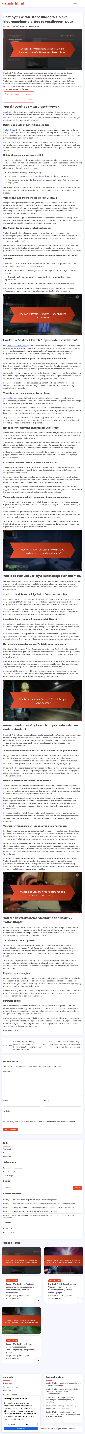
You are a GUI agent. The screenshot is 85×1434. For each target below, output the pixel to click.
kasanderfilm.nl (13, 3)
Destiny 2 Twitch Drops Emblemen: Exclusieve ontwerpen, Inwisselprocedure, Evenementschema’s (39, 1204)
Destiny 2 (7, 112)
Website (7, 1111)
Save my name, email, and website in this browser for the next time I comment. (41, 1122)
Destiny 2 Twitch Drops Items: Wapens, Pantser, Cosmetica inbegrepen (30, 1200)
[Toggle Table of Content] (29, 99)
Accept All (21, 1428)
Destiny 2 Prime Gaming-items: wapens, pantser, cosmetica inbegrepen (30, 1211)
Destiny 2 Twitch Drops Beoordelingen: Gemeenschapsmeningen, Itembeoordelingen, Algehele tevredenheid (63, 1414)
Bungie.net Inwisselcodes (12, 1168)
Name (6, 1100)
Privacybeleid (8, 1383)
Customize (12, 1425)
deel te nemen (13, 398)
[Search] (81, 3)
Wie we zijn (7, 1149)
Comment (8, 1071)
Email (47, 1100)
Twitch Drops (9, 130)
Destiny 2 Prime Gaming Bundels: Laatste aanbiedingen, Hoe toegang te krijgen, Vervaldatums (38, 1207)
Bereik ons (7, 1157)
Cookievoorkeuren (10, 1395)
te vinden (38, 176)
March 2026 (7, 1229)
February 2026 (8, 1233)
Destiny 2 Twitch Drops (17, 345)
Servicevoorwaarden (11, 1387)
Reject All (29, 1425)
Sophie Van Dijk (32, 26)
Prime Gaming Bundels (11, 1172)
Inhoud (5, 1153)
